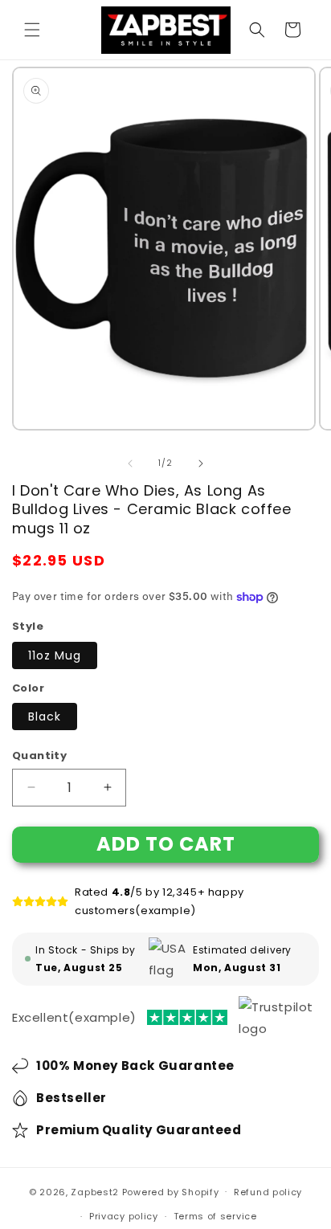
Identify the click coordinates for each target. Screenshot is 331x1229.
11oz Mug (54, 655)
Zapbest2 (95, 1191)
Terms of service (215, 1216)
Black (44, 716)
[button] (32, 29)
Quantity (39, 755)
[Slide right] (201, 463)
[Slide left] (130, 463)
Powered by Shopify (170, 1191)
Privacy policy (123, 1216)
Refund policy (268, 1192)
